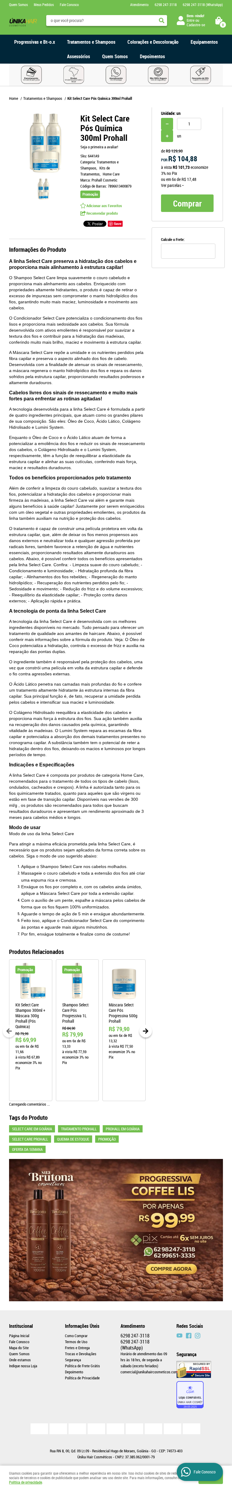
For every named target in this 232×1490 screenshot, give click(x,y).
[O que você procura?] (161, 20)
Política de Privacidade (82, 1378)
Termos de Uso (76, 1341)
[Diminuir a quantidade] (167, 124)
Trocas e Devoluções (80, 1353)
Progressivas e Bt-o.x (34, 42)
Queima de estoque (73, 1139)
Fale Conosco (69, 4)
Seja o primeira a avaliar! (99, 147)
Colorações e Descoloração (153, 42)
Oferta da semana (27, 1149)
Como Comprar (76, 1335)
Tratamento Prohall (79, 1129)
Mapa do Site (19, 1347)
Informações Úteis (82, 1326)
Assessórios (78, 56)
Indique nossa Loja (23, 1365)
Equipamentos (204, 42)
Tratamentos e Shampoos (91, 42)
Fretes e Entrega (77, 1347)
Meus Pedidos (44, 4)
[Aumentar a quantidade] (167, 136)
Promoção (107, 1139)
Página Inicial (19, 1335)
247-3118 (166, 4)
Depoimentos (152, 56)
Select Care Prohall (30, 1139)
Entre (191, 20)
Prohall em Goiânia (123, 1129)
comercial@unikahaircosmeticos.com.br (151, 1372)
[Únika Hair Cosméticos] (198, 1336)
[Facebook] (188, 1336)
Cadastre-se (196, 24)
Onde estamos (20, 1359)
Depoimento (74, 1372)
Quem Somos (18, 4)
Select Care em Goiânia (32, 1129)
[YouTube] (179, 1336)
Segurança (73, 1359)
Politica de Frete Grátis (82, 1365)
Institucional (21, 1326)
